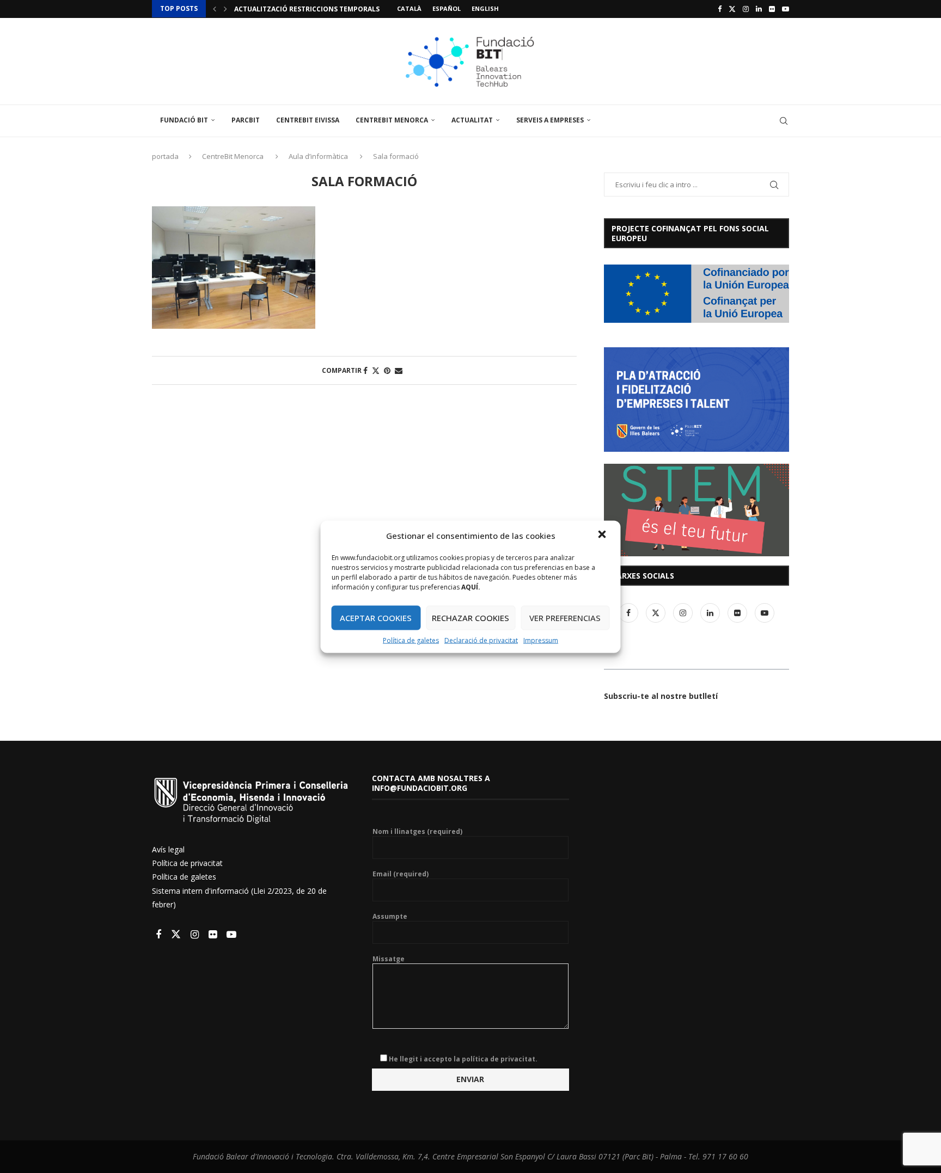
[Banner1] (696, 294)
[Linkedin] (759, 8)
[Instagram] (746, 8)
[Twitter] (732, 8)
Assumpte (389, 916)
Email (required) (400, 874)
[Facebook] (720, 8)
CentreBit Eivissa (307, 120)
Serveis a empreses (550, 120)
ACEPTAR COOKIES (376, 617)
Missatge (388, 959)
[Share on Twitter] (376, 370)
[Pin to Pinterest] (387, 370)
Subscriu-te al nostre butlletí (661, 696)
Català (409, 8)
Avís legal (168, 849)
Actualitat (472, 120)
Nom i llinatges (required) (417, 831)
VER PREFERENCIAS (565, 617)
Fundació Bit (184, 120)
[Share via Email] (398, 370)
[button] (603, 535)
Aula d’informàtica (318, 156)
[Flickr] (772, 8)
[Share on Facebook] (365, 370)
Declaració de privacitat (481, 639)
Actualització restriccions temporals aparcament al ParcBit (350, 9)
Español (446, 8)
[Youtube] (785, 8)
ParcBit (245, 120)
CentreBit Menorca (392, 120)
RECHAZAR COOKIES (470, 617)
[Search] (783, 121)
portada (165, 156)
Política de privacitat (187, 863)
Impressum (540, 639)
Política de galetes (411, 639)
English (485, 8)
